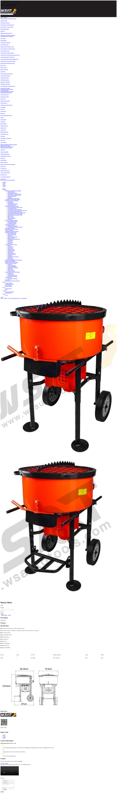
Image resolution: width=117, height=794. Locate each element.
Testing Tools (10, 273)
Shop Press (10, 197)
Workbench (10, 255)
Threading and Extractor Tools (14, 239)
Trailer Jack (10, 264)
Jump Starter (10, 219)
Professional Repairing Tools (10, 232)
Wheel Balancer (11, 202)
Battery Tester (10, 216)
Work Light (10, 268)
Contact (4, 185)
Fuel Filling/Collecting (12, 223)
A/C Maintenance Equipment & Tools (15, 227)
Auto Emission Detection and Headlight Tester (17, 212)
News (4, 184)
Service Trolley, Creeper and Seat (14, 195)
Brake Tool (10, 243)
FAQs (4, 186)
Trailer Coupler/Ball (11, 265)
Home (4, 188)
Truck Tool (10, 241)
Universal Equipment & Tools (11, 244)
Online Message (8, 292)
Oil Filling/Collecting (12, 222)
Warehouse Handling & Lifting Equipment (13, 259)
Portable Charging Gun (12, 275)
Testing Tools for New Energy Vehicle (15, 213)
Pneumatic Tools (8, 277)
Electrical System (11, 238)
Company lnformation (9, 291)
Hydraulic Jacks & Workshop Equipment (13, 190)
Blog (6, 289)
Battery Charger (11, 217)
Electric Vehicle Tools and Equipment (12, 272)
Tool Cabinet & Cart (12, 254)
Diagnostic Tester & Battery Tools (11, 206)
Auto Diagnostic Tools (12, 208)
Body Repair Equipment (10, 228)
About (4, 183)
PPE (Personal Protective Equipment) (12, 280)
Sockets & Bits (11, 246)
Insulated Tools (11, 251)
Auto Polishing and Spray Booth (11, 229)
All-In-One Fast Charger (12, 276)
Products (4, 182)
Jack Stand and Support (12, 192)
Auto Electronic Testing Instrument (14, 209)
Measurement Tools (11, 253)
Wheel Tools (10, 235)
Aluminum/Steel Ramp (12, 266)
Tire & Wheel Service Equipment (11, 200)
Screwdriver (10, 247)
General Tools (10, 242)
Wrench (9, 245)
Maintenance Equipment (10, 224)
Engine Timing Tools (12, 233)
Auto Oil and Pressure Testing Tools (15, 211)
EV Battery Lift (11, 274)
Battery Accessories (11, 218)
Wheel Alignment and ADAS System (15, 207)
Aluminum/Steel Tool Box (13, 267)
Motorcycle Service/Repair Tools (11, 262)
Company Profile (8, 283)
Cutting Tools (10, 252)
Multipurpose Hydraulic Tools (13, 198)
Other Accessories (11, 270)
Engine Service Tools (12, 234)
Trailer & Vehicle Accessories (11, 263)
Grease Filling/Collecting (12, 221)
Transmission (10, 240)
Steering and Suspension (12, 236)
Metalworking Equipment (10, 261)
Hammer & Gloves (11, 250)
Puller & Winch (11, 269)
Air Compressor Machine (13, 278)
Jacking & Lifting (11, 191)
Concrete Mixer (11, 258)
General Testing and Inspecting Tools (15, 214)
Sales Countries (8, 285)
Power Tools (7, 279)
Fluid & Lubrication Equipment (11, 220)
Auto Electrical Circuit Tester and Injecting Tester (17, 210)
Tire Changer (10, 201)
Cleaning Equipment (9, 230)
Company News (8, 288)
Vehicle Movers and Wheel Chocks (14, 194)
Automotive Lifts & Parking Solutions (12, 199)
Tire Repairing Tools (12, 205)
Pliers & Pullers (11, 248)
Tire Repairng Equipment (13, 203)
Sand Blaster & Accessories (13, 256)
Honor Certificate (8, 286)
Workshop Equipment (12, 196)
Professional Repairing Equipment (12, 231)
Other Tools (10, 257)
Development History (9, 284)
